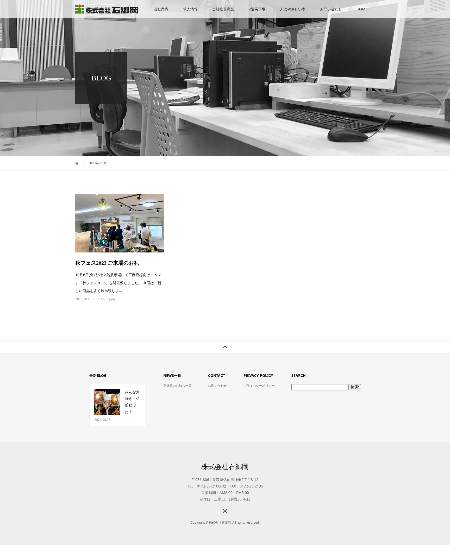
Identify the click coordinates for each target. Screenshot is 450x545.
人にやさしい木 (292, 9)
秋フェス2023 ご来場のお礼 (107, 263)
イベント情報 (105, 299)
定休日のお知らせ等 (177, 385)
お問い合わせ (331, 9)
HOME (362, 9)
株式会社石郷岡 (225, 466)
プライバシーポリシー (259, 385)
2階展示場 (257, 9)
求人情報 (190, 9)
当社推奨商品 (223, 9)
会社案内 (161, 9)
